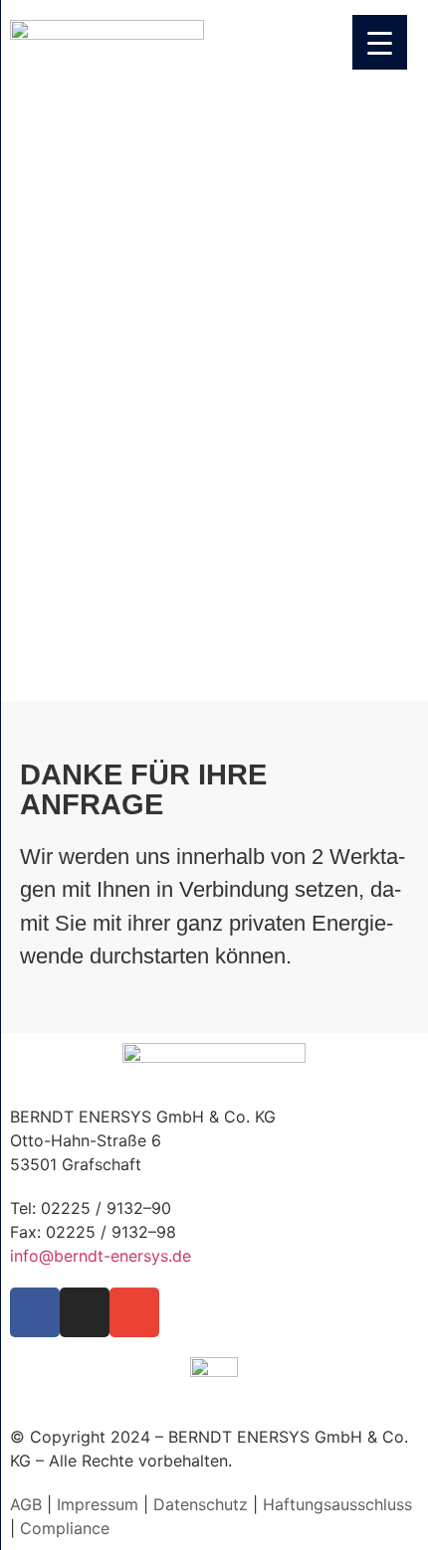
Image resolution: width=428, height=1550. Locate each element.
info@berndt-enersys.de (100, 1256)
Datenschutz (200, 1504)
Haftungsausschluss (337, 1504)
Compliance (64, 1528)
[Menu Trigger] (379, 42)
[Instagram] (84, 1312)
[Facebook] (35, 1312)
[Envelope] (134, 1312)
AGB (26, 1504)
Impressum (97, 1504)
